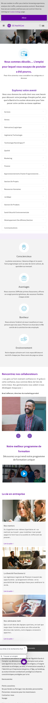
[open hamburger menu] (3, 25)
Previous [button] (18, 436)
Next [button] (29, 436)
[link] (9, 543)
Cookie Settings (15, 12)
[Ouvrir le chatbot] (24, 662)
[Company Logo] (14, 26)
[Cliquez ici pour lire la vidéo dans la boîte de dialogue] (24, 473)
